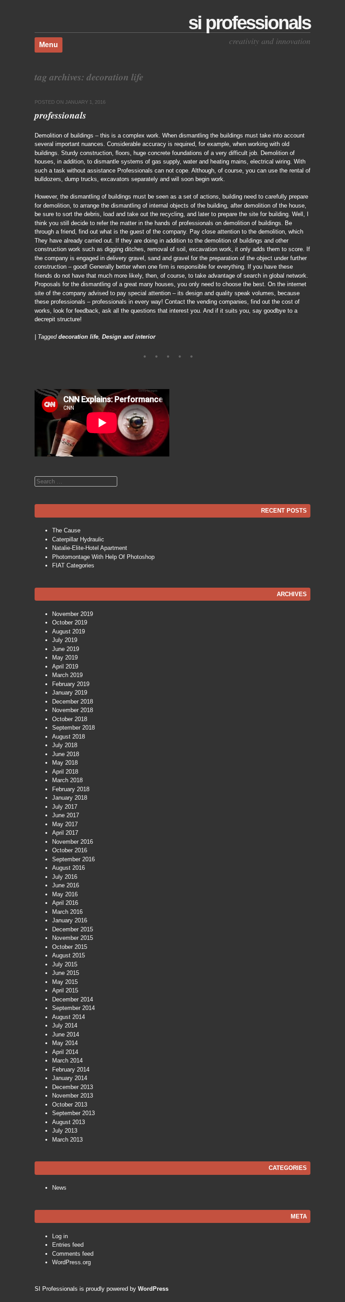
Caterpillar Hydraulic (78, 539)
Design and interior (128, 336)
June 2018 (65, 754)
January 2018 (69, 797)
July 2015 (64, 964)
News (59, 1187)
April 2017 (65, 832)
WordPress (153, 1288)
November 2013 (72, 1095)
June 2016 (65, 885)
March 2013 (67, 1139)
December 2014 (72, 999)
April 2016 (65, 902)
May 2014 (65, 1043)
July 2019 (64, 640)
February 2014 (70, 1069)
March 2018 (67, 780)
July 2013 (64, 1130)
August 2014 (68, 1017)
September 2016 (73, 859)
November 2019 (72, 614)
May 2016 (65, 894)
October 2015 (69, 946)
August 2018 (68, 736)
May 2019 (65, 657)
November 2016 (72, 841)
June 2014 (65, 1034)
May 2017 (65, 824)
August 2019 (68, 631)
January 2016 (69, 920)
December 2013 (72, 1087)
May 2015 (65, 982)
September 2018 (73, 727)
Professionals (60, 115)
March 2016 (67, 911)
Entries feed (68, 1244)
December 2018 (72, 701)
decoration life (78, 336)
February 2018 (70, 789)
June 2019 (65, 649)
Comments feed (72, 1253)
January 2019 (69, 692)
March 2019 (67, 675)
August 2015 (68, 955)
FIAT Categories (73, 565)
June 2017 (65, 815)
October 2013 (69, 1104)
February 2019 (70, 684)
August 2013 (68, 1122)
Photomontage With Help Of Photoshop (103, 557)
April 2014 (65, 1052)
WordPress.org (71, 1262)
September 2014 (73, 1008)
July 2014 (64, 1025)
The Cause (66, 530)
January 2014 (69, 1078)
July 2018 (64, 745)
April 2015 (65, 990)
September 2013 (73, 1113)
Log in (60, 1236)
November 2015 (72, 937)
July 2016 (64, 876)
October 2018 (69, 719)
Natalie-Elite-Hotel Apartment (89, 548)
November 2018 (72, 710)
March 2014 (67, 1060)
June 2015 (65, 973)
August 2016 (68, 867)
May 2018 (65, 762)
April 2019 (65, 666)
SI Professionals (249, 22)
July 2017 (64, 806)
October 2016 (69, 850)
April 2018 (65, 771)
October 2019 (69, 622)
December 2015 (72, 929)
